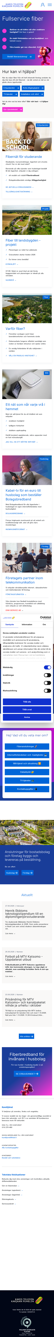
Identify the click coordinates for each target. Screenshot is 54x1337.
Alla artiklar (25, 1036)
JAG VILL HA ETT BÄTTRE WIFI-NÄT (22, 442)
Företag (45, 546)
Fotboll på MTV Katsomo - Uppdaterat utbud (24, 958)
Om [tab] (44, 624)
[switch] (47, 675)
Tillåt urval (27, 709)
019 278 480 (7, 1127)
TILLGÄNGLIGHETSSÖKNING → (19, 192)
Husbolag (44, 459)
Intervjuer (20, 906)
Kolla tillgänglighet (31, 88)
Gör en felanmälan (9, 1186)
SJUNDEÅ (11, 280)
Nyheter (20, 952)
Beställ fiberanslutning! (17, 56)
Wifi (46, 373)
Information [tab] (27, 624)
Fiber (46, 297)
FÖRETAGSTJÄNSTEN (16, 594)
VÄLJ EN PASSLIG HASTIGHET (23, 355)
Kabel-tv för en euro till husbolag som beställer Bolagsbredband (24, 495)
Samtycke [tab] (9, 624)
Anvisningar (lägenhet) (11, 1195)
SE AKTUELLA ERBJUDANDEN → (20, 187)
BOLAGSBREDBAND (15, 513)
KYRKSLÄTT (12, 264)
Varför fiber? (15, 329)
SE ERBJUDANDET (25, 1073)
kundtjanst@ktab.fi (9, 1137)
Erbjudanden (9, 88)
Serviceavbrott (8, 1204)
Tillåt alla (27, 702)
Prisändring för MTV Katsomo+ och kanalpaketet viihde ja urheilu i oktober (25, 1002)
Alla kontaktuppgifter (10, 1147)
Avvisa (27, 717)
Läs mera (9, 933)
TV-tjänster (8, 94)
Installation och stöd (30, 94)
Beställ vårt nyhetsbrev (11, 1158)
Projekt (45, 209)
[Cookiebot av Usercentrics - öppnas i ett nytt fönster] (40, 617)
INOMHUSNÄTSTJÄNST (17, 529)
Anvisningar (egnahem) (11, 1190)
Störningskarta (8, 1199)
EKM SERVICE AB (14, 610)
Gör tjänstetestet (11, 109)
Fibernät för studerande (24, 157)
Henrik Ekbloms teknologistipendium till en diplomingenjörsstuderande (25, 914)
